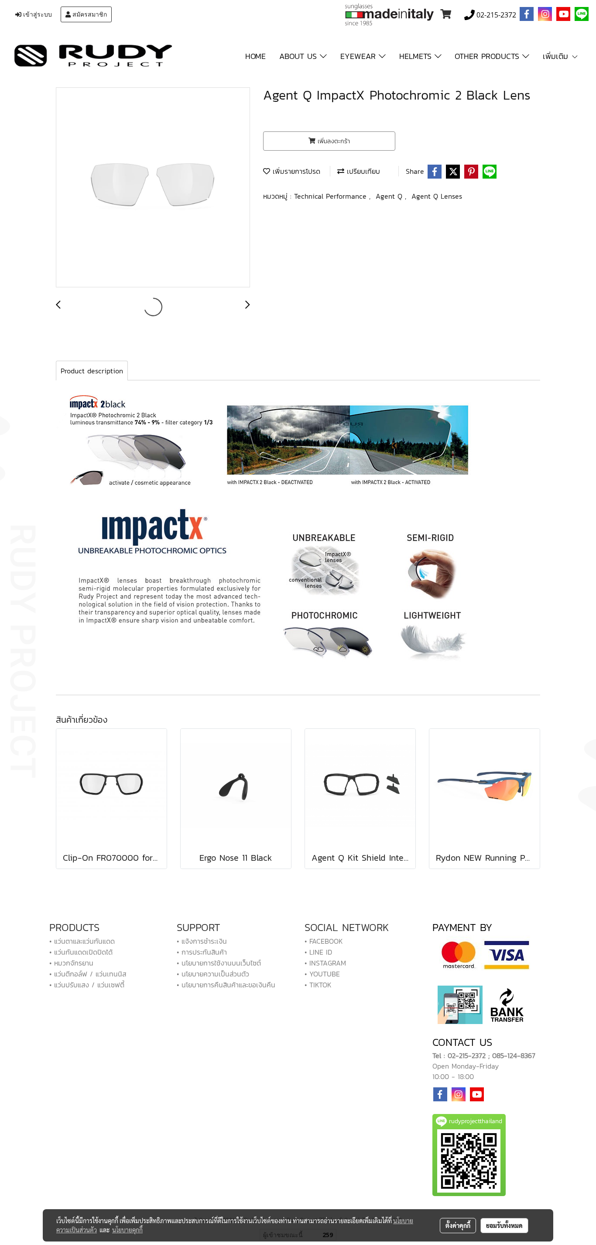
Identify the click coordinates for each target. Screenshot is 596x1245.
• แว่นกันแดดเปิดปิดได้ (81, 952)
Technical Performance (331, 196)
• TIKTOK (318, 984)
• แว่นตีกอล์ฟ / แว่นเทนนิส (87, 974)
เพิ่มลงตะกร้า (332, 141)
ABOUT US (299, 56)
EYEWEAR (359, 56)
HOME (255, 56)
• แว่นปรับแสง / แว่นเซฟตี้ (86, 984)
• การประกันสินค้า (202, 952)
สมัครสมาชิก (89, 14)
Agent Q (390, 196)
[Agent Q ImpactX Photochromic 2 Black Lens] (153, 188)
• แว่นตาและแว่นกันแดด (82, 941)
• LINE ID (318, 952)
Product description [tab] (92, 371)
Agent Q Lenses (436, 196)
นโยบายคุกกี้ (127, 1230)
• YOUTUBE (322, 974)
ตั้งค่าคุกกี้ (457, 1225)
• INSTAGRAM (325, 963)
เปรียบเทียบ (362, 171)
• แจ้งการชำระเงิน (202, 941)
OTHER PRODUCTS (488, 56)
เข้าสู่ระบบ (36, 14)
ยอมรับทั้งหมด (504, 1225)
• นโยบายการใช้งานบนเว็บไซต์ (219, 963)
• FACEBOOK (324, 941)
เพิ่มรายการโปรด (295, 171)
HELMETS (417, 56)
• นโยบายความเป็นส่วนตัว (213, 974)
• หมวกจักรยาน (71, 963)
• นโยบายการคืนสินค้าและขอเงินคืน (226, 984)
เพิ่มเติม (557, 56)
